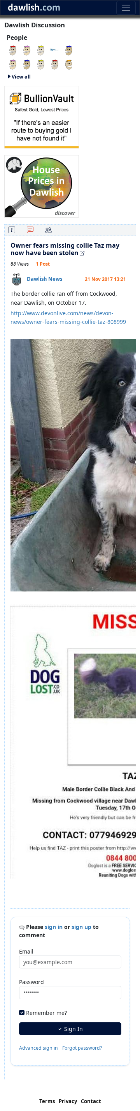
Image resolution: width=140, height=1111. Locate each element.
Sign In (73, 1028)
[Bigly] (41, 185)
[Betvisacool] (13, 50)
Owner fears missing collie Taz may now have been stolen (64, 249)
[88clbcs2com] (69, 64)
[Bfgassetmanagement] (55, 50)
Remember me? (46, 1012)
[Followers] (48, 229)
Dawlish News (44, 278)
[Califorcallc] (27, 50)
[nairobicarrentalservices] (13, 64)
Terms (47, 1101)
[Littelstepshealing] (27, 64)
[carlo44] (41, 64)
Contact (91, 1101)
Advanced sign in (38, 1048)
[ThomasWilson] (41, 50)
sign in (54, 927)
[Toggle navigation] (125, 7)
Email (26, 951)
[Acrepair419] (55, 64)
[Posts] (30, 229)
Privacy (68, 1101)
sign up (81, 927)
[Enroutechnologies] (69, 50)
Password (31, 982)
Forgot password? (82, 1048)
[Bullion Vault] (41, 116)
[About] (12, 229)
